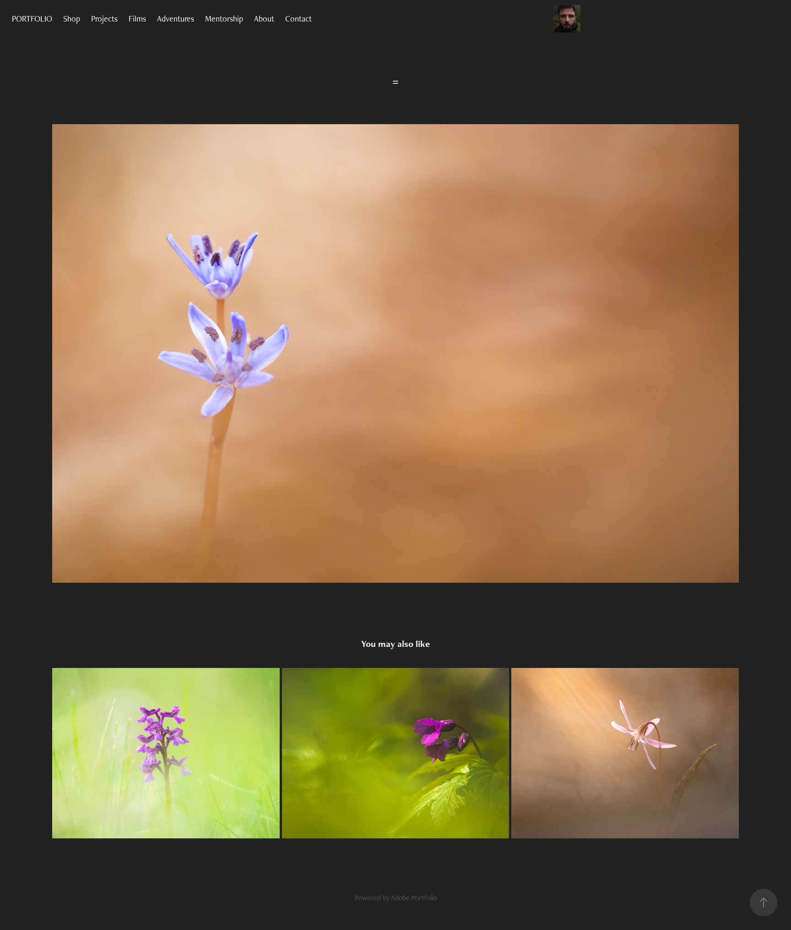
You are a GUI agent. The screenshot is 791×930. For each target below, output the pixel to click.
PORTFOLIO (32, 18)
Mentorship (224, 18)
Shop (71, 18)
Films (137, 18)
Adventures (175, 18)
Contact (298, 18)
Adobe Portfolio (414, 898)
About (264, 18)
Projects (104, 18)
